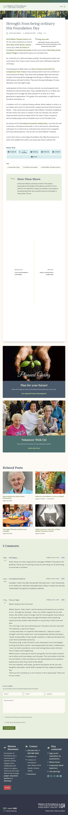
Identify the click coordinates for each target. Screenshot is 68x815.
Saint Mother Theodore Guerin (17, 39)
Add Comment (9, 700)
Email (28, 694)
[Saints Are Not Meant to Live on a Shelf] (50, 482)
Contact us (32, 756)
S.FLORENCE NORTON (17, 579)
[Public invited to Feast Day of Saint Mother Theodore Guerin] (50, 515)
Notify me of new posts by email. (15, 722)
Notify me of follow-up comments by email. (18, 717)
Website (49, 694)
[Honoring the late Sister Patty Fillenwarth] (18, 482)
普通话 (15, 808)
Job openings (54, 771)
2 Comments (50, 499)
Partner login (49, 811)
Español (10, 808)
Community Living (13, 167)
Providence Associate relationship (33, 123)
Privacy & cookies (59, 811)
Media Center (54, 762)
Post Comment (9, 728)
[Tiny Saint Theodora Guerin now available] (18, 515)
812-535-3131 (33, 751)
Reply (63, 557)
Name (6, 694)
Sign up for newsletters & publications (55, 756)
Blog (40, 33)
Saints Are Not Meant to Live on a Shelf (49, 496)
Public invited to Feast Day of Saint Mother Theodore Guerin (47, 530)
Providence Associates (23, 50)
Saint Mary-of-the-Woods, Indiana (18, 45)
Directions (32, 774)
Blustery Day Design (12, 810)
